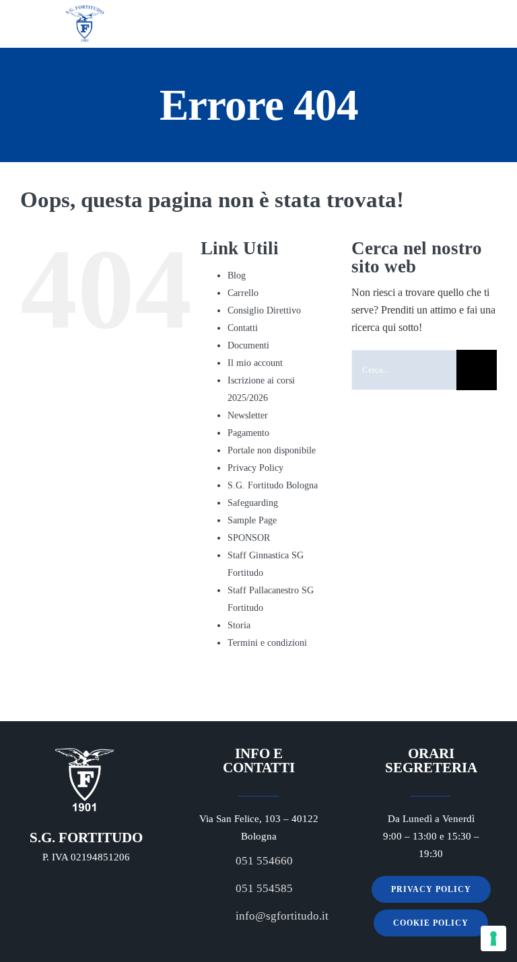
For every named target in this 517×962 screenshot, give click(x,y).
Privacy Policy (255, 468)
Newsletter (248, 415)
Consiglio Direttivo (264, 310)
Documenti (248, 345)
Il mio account (255, 363)
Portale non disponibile (272, 450)
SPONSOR (249, 538)
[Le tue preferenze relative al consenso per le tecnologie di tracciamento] (493, 938)
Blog (237, 275)
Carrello (243, 293)
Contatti (243, 328)
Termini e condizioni (267, 643)
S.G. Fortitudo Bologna (273, 485)
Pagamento (248, 433)
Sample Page (252, 520)
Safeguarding (253, 503)
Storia (239, 625)
